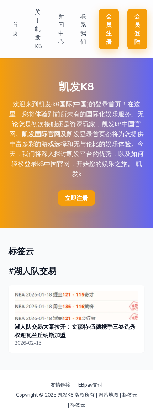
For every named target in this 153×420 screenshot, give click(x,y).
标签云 (129, 395)
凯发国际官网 (41, 134)
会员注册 (109, 29)
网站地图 (108, 395)
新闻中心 (61, 29)
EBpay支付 (90, 385)
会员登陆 (137, 29)
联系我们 (83, 29)
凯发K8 (65, 395)
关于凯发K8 (38, 29)
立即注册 (76, 198)
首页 (15, 29)
